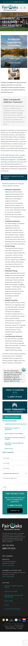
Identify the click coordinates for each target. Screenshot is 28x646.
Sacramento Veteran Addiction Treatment (14, 443)
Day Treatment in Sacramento (14, 433)
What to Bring (9, 601)
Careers (7, 605)
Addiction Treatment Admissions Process (14, 586)
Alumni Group (9, 448)
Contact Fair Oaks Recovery (12, 609)
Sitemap (20, 628)
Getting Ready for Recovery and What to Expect (14, 596)
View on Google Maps (8, 565)
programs (11, 372)
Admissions (8, 192)
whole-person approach (8, 159)
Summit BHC (12, 535)
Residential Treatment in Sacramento (12, 428)
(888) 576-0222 (19, 2)
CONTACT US (14, 511)
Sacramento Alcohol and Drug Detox (16, 424)
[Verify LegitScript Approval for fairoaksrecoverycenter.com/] (20, 620)
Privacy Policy (19, 625)
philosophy (22, 159)
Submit (4, 486)
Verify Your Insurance (11, 591)
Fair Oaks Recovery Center (10, 155)
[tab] (14, 177)
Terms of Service (10, 627)
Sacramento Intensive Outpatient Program (15, 438)
